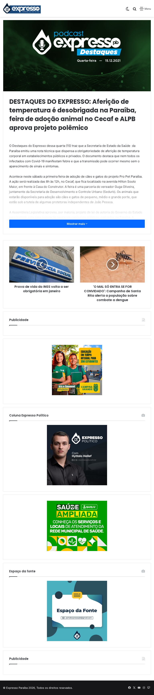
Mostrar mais (76, 223)
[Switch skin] (128, 10)
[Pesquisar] (135, 10)
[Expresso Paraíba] (22, 8)
